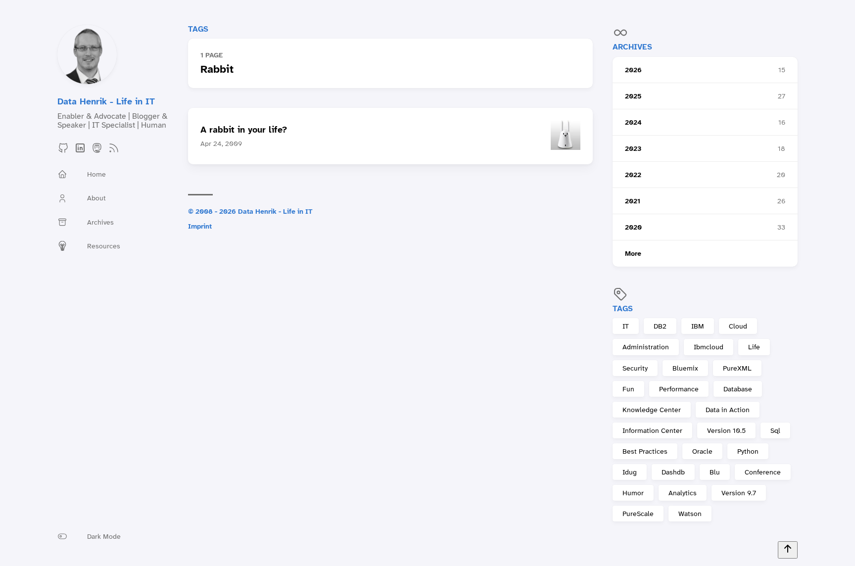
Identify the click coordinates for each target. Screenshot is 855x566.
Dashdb (673, 472)
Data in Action (728, 409)
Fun (628, 388)
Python (748, 451)
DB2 (660, 326)
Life (754, 346)
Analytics (682, 492)
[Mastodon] (97, 151)
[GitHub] (63, 151)
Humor (633, 492)
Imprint (200, 226)
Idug (629, 472)
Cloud (738, 326)
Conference (763, 472)
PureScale (638, 513)
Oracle (702, 451)
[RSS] (114, 151)
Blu (715, 472)
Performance (679, 388)
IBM (697, 326)
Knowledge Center (651, 409)
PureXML (737, 368)
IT (625, 326)
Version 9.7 (738, 492)
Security (635, 368)
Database (737, 388)
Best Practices (644, 451)
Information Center (652, 430)
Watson (690, 513)
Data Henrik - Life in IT (106, 101)
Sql (775, 430)
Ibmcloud (708, 346)
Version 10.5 (726, 430)
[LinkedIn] (80, 151)
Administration (645, 346)
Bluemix (685, 368)
